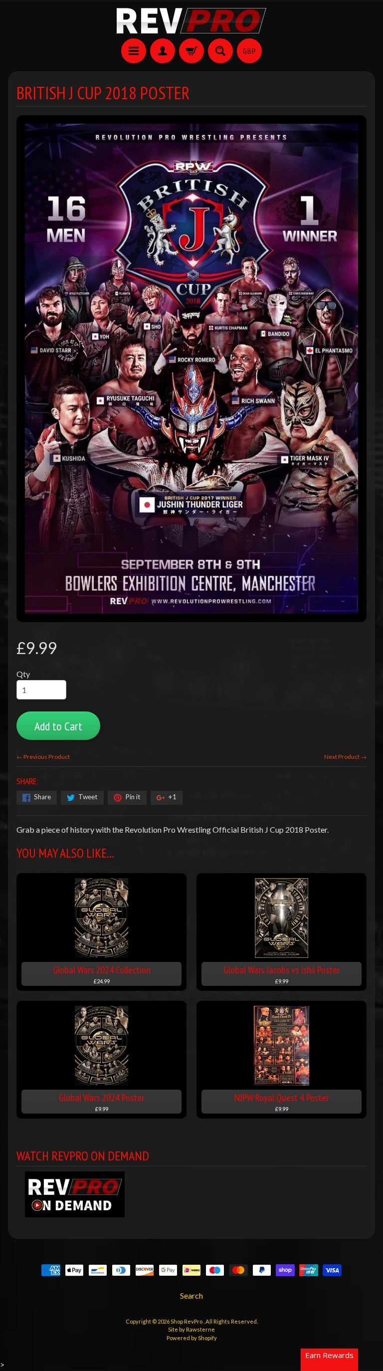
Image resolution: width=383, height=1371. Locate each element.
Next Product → (345, 756)
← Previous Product (43, 756)
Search (191, 1295)
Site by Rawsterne (191, 1329)
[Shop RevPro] (191, 20)
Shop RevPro (187, 1321)
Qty (23, 674)
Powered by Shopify (192, 1338)
